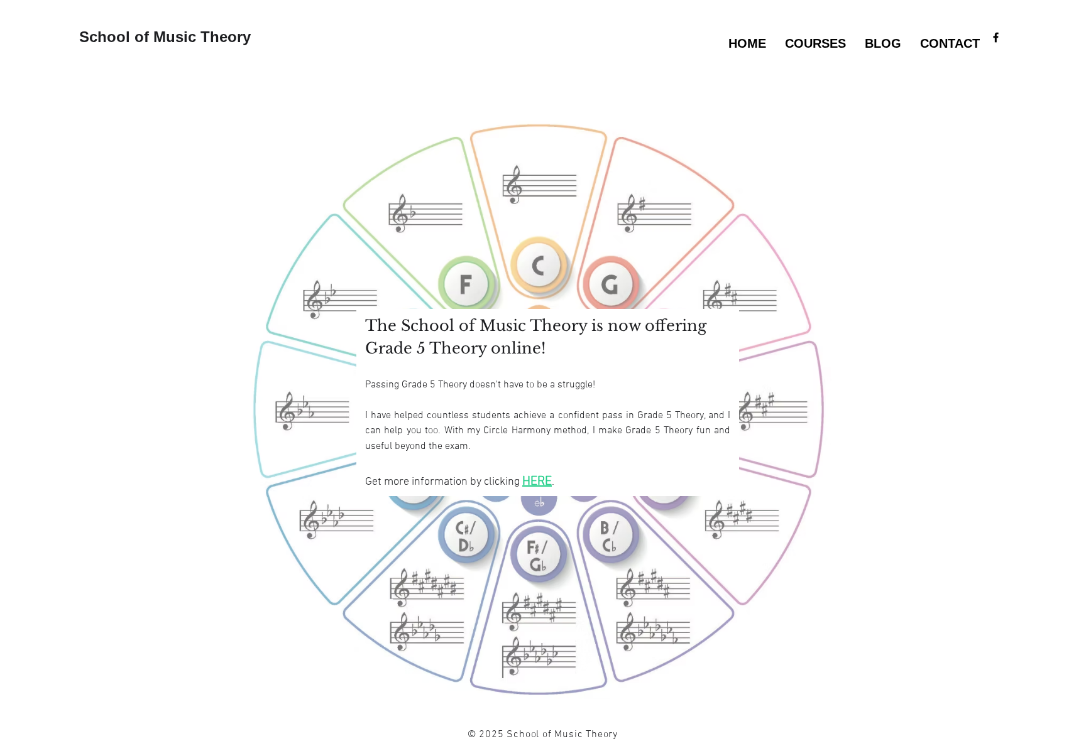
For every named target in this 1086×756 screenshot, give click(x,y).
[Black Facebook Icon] (995, 37)
